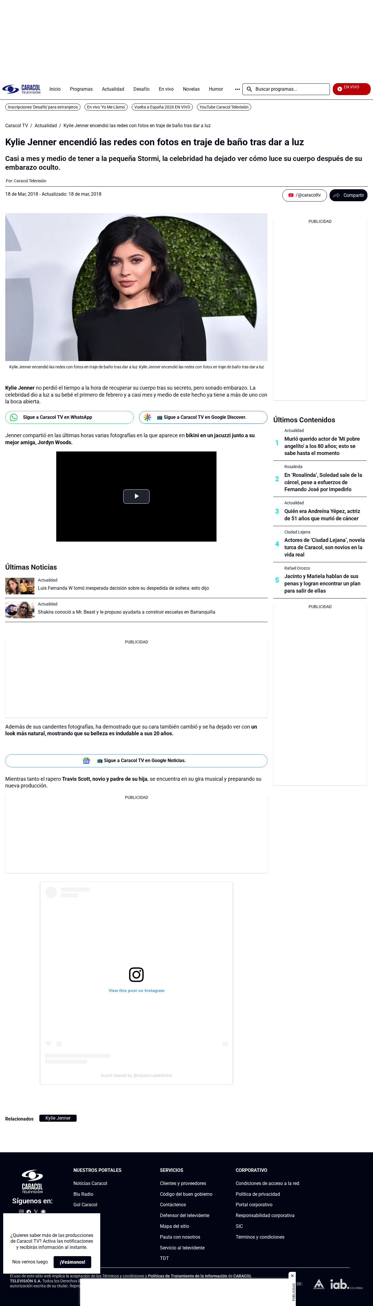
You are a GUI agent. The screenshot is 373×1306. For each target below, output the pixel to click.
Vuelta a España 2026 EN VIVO (162, 107)
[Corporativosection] (297, 1170)
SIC (239, 1226)
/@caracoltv (308, 195)
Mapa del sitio (174, 1226)
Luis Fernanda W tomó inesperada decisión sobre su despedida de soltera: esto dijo (123, 588)
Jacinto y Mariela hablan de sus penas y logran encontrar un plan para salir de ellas (322, 583)
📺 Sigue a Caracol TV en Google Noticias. (141, 760)
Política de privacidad (258, 1194)
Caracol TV (16, 125)
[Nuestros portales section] (123, 1170)
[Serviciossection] (210, 1170)
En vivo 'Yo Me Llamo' (106, 107)
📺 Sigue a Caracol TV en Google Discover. (202, 417)
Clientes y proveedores (183, 1183)
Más (237, 89)
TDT (164, 1258)
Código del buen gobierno (186, 1194)
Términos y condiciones (260, 1237)
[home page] (21, 89)
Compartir (354, 195)
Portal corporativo (254, 1205)
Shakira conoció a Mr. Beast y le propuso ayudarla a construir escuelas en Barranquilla (126, 612)
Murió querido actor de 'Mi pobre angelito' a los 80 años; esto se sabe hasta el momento (322, 446)
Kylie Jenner (58, 1118)
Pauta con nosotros (180, 1237)
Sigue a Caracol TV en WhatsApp (57, 417)
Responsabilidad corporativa (265, 1215)
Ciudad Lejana (297, 532)
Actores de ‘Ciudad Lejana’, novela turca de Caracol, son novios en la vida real (324, 547)
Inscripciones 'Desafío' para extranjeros (43, 107)
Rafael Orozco (297, 568)
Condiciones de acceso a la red (267, 1183)
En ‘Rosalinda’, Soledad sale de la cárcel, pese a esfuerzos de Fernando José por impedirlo (323, 482)
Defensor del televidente (184, 1215)
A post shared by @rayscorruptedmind (136, 1075)
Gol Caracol (85, 1205)
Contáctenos (173, 1205)
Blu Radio (83, 1194)
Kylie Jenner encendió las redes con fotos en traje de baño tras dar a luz (137, 125)
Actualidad (46, 125)
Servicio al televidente (182, 1248)
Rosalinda (293, 466)
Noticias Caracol (90, 1183)
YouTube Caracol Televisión (224, 107)
